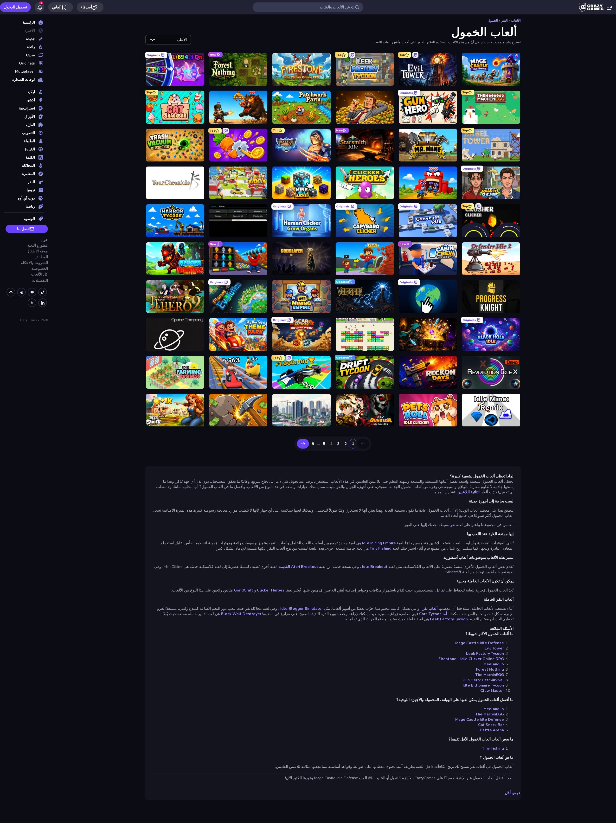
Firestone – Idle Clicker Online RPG (471, 659)
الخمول (493, 20)
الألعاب (516, 20)
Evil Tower (494, 648)
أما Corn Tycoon (433, 614)
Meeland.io (493, 664)
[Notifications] (39, 7)
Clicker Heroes (271, 590)
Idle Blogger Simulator (301, 608)
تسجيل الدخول (15, 7)
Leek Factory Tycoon (449, 619)
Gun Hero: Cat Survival (483, 680)
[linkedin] (42, 302)
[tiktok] (42, 292)
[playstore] (32, 302)
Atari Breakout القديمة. (298, 566)
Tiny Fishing (380, 548)
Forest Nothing (490, 669)
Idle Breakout (374, 566)
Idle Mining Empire (379, 543)
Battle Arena (492, 730)
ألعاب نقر (430, 608)
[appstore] (21, 292)
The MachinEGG (489, 674)
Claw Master (492, 690)
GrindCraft (243, 590)
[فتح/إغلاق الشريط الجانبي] (609, 7)
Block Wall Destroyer (241, 614)
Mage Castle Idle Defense (479, 643)
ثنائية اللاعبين (467, 492)
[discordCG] (10, 292)
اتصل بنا (23, 228)
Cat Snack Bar (491, 724)
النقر (504, 20)
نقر (452, 524)
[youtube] (32, 292)
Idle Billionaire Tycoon (483, 685)
